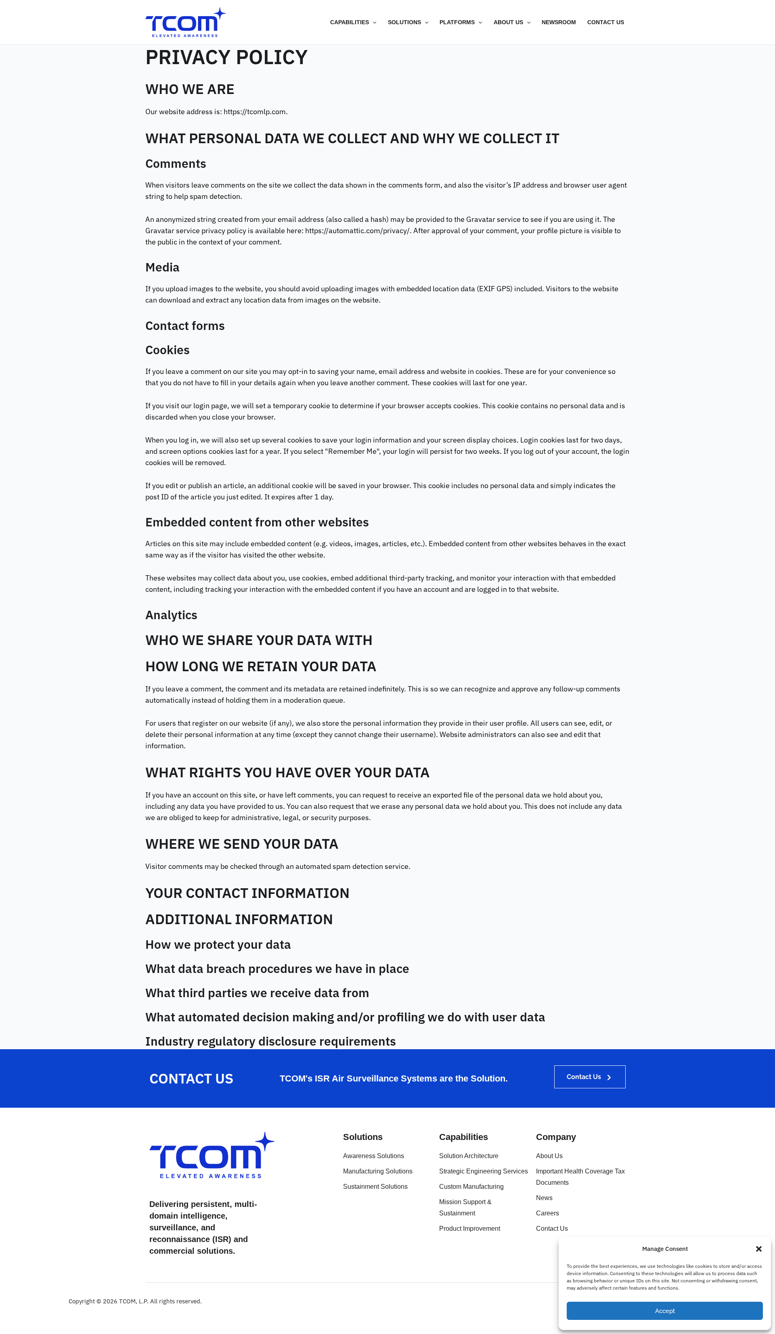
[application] (372, 22)
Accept (665, 1311)
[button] (759, 1249)
